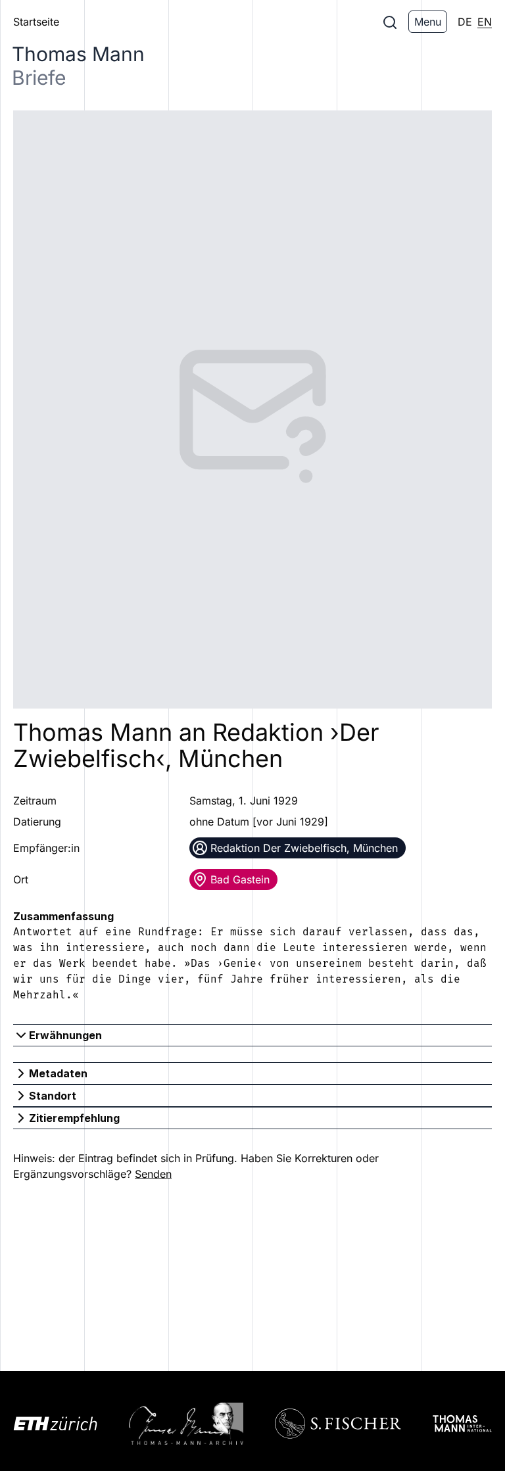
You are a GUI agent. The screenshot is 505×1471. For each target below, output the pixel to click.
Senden (153, 1173)
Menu (427, 21)
